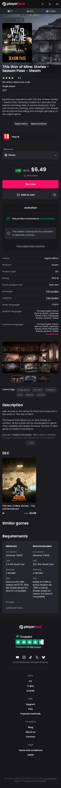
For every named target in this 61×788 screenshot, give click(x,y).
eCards (30, 690)
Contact (30, 736)
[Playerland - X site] (37, 657)
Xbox (31, 11)
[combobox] (30, 155)
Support (30, 704)
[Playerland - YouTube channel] (17, 657)
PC (11, 11)
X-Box (30, 686)
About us (30, 732)
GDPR (31, 755)
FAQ (30, 709)
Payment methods (30, 713)
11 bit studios (52, 291)
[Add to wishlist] (54, 195)
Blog (30, 727)
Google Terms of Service (35, 781)
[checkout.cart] (49, 4)
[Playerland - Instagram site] (24, 657)
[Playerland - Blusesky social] (43, 657)
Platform (8, 149)
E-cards (52, 11)
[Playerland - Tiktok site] (30, 657)
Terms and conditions (30, 750)
